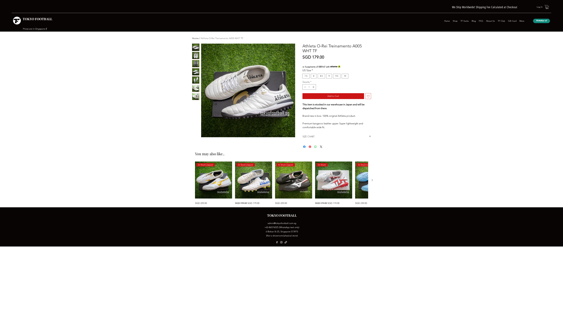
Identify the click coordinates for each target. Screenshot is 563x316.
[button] (547, 7)
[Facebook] (276, 242)
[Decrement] (305, 87)
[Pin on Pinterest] (310, 146)
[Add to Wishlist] (368, 96)
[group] (281, 183)
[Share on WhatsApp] (315, 146)
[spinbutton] (309, 87)
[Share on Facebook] (304, 146)
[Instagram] (281, 242)
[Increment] (314, 87)
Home (195, 38)
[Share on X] (321, 146)
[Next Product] (372, 180)
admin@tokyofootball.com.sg (282, 223)
